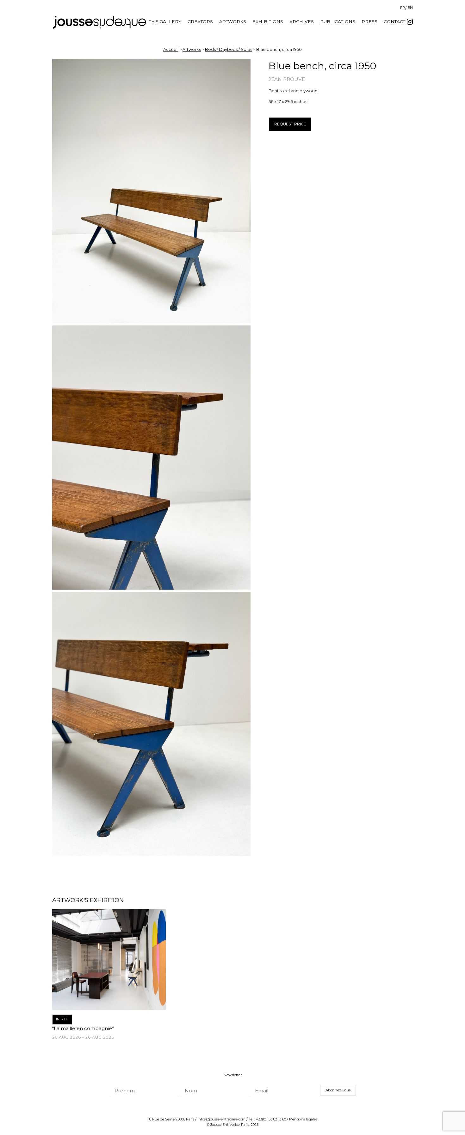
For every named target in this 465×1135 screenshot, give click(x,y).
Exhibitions (267, 21)
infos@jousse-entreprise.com (221, 1119)
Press (369, 21)
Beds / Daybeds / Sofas (228, 49)
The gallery (165, 21)
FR (402, 7)
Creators (200, 21)
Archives (301, 21)
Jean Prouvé (287, 79)
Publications (337, 21)
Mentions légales (303, 1119)
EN (410, 7)
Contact (394, 21)
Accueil (170, 49)
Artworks (232, 21)
